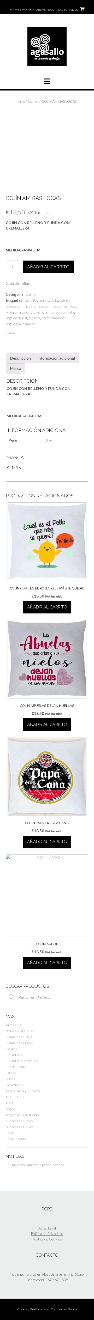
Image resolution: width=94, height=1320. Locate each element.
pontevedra (54, 312)
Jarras (11, 1073)
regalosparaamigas (20, 324)
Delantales (14, 1055)
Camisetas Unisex (20, 1043)
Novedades (14, 1085)
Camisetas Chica (19, 1037)
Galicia (38, 312)
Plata (10, 1103)
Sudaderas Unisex (20, 1127)
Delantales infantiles (22, 1061)
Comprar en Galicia (64, 1309)
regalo (69, 312)
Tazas (10, 1133)
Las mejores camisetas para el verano (35, 1164)
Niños (10, 1079)
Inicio (21, 101)
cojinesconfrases (19, 306)
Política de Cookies (47, 1239)
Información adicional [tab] (56, 358)
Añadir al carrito (48, 266)
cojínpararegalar (18, 312)
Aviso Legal (47, 1228)
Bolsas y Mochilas (20, 1031)
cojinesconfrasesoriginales (55, 306)
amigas (43, 300)
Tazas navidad (16, 1139)
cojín (54, 300)
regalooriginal (16, 318)
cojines (65, 300)
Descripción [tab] (20, 358)
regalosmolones (54, 318)
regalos (34, 318)
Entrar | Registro (21, 9)
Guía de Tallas (18, 283)
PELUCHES (15, 1097)
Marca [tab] (15, 368)
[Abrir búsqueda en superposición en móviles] (47, 997)
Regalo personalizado (22, 1115)
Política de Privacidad (47, 1233)
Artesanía (13, 1025)
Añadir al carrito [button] (47, 607)
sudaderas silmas (19, 1121)
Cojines (33, 101)
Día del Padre (16, 1067)
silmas (11, 333)
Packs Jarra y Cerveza (23, 1091)
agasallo (30, 300)
